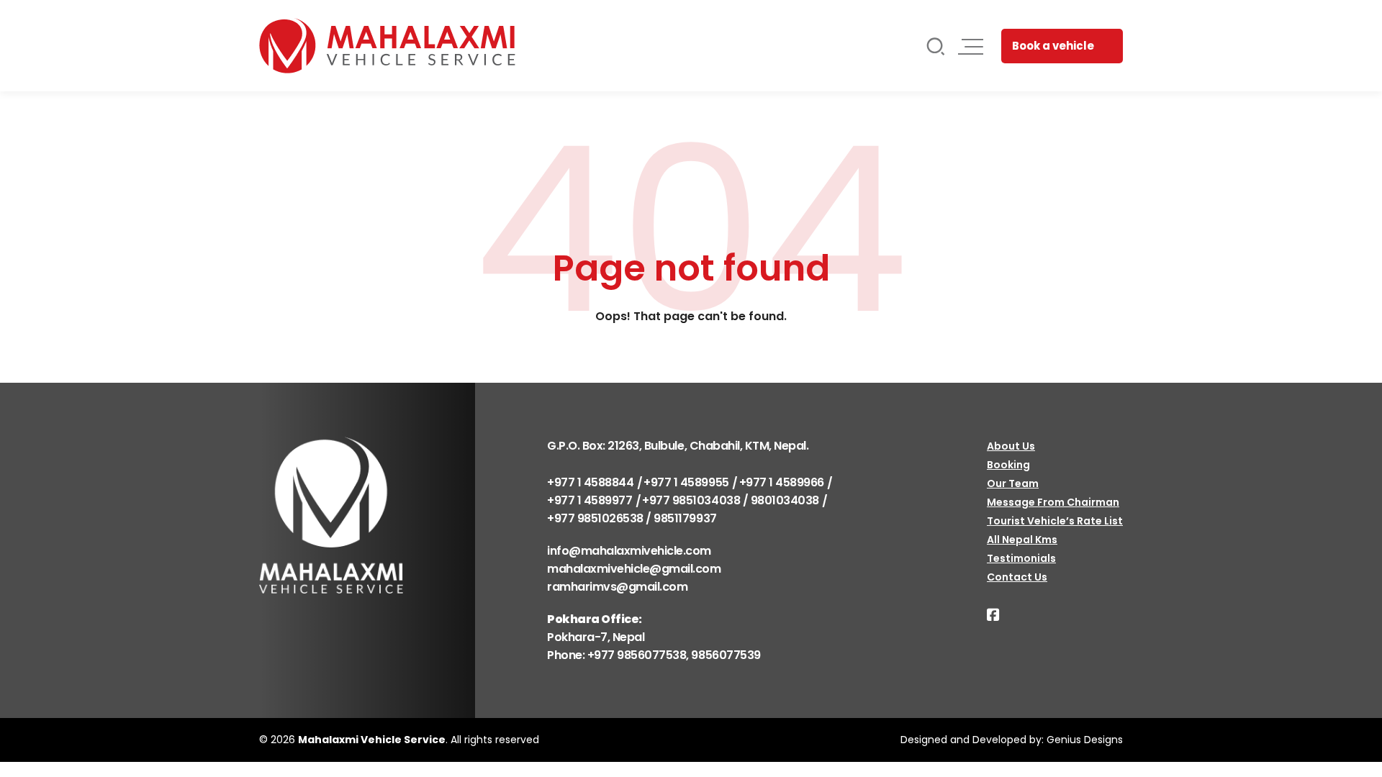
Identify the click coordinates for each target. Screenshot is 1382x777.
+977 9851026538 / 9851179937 (632, 518)
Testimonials (1021, 558)
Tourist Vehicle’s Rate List (1055, 521)
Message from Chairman (1053, 502)
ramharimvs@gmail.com (617, 586)
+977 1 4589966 (781, 482)
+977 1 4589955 (685, 482)
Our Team (1013, 483)
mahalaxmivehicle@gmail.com (634, 568)
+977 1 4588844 (590, 482)
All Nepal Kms (1022, 539)
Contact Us (1017, 577)
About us (1011, 446)
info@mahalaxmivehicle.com (629, 550)
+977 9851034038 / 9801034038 (730, 500)
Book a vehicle (1053, 45)
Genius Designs (1085, 739)
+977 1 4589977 (589, 500)
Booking (1008, 465)
